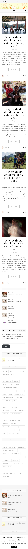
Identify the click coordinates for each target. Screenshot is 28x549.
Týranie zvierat (15, 420)
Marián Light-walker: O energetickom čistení (13, 323)
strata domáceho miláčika (11, 417)
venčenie (5, 423)
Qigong (14, 410)
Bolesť (16, 381)
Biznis (5, 444)
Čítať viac (14, 69)
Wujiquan (14, 426)
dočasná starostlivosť (10, 387)
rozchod (5, 413)
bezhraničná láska (8, 374)
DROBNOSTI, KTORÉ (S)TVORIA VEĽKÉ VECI (17, 359)
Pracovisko (7, 463)
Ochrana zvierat (8, 397)
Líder (21, 457)
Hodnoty (16, 453)
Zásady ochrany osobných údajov (14, 535)
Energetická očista (9, 450)
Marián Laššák (19, 394)
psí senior (6, 410)
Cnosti (18, 384)
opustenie (19, 397)
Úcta (16, 430)
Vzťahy (21, 473)
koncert (20, 391)
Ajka (16, 371)
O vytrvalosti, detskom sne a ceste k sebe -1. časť (14, 176)
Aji (11, 371)
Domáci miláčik (16, 444)
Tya (23, 417)
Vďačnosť (14, 423)
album (22, 371)
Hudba (13, 391)
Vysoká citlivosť (9, 473)
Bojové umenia (7, 381)
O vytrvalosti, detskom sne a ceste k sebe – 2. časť (14, 113)
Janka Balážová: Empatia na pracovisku (14, 302)
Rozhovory (18, 463)
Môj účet (4, 1)
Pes (15, 400)
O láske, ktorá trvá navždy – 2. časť (15, 294)
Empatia (21, 447)
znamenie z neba (8, 430)
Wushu (22, 426)
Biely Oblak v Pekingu (9, 378)
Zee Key (7, 76)
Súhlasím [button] (14, 547)
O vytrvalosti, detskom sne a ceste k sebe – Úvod (14, 245)
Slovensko (7, 466)
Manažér (6, 460)
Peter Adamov (7, 404)
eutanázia (6, 391)
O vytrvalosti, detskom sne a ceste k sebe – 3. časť (14, 42)
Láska (10, 394)
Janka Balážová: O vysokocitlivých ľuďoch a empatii (13, 316)
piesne (16, 404)
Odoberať (5, 346)
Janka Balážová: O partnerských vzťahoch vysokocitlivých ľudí (13, 309)
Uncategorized (8, 470)
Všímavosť (6, 426)
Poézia (16, 460)
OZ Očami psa (7, 400)
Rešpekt (21, 410)
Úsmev (4, 433)
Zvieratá (6, 476)
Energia (6, 453)
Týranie (5, 420)
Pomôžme (5, 407)
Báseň (12, 384)
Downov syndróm (9, 447)
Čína (18, 433)
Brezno (5, 384)
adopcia (5, 371)
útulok (11, 433)
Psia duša (14, 407)
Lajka (4, 394)
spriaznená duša (16, 413)
